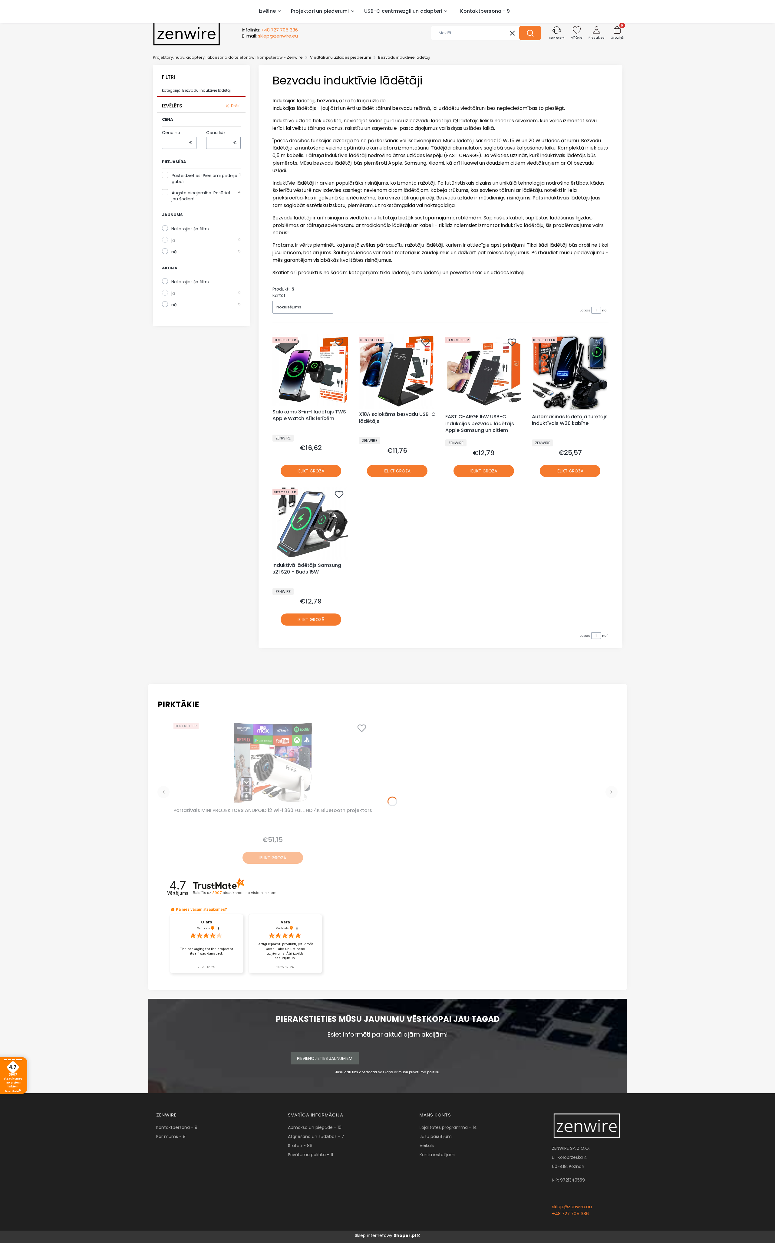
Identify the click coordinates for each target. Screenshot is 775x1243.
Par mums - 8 (171, 1136)
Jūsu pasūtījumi (436, 1136)
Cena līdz (216, 133)
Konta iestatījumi (437, 1155)
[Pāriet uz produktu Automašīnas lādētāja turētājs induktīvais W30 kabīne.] (570, 372)
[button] (530, 33)
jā (173, 240)
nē (174, 252)
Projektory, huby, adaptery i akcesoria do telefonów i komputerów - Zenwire (228, 57)
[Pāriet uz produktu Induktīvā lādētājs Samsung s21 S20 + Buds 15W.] (310, 523)
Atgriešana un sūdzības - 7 (316, 1136)
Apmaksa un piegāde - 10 (314, 1127)
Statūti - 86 (300, 1146)
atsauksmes (244, 892)
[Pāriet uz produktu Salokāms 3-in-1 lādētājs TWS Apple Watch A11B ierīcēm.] (310, 370)
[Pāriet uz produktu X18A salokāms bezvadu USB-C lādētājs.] (397, 371)
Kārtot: (279, 295)
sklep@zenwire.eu (572, 1206)
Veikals (427, 1146)
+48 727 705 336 (570, 1213)
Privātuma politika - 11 (310, 1155)
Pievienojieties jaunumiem (324, 1058)
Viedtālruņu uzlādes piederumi (340, 57)
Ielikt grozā (311, 471)
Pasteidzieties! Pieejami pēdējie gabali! (204, 179)
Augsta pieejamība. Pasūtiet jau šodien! (201, 196)
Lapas (585, 310)
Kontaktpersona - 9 (176, 1127)
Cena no (171, 133)
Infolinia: (270, 30)
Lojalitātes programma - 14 (448, 1127)
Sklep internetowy (385, 1235)
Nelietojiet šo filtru (190, 229)
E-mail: (270, 36)
